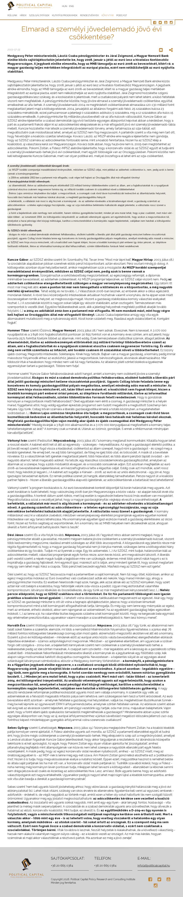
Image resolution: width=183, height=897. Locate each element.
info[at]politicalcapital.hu (154, 865)
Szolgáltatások (39, 15)
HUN (64, 6)
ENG (71, 6)
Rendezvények (89, 15)
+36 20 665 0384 (62, 865)
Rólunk (12, 15)
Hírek (23, 15)
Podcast (121, 15)
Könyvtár (108, 15)
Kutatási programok (64, 15)
